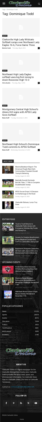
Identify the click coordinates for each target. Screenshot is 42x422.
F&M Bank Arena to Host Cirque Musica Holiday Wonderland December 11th (26, 294)
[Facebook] (6, 403)
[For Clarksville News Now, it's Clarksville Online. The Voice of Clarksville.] (21, 352)
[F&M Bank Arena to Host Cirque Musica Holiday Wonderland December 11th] (8, 294)
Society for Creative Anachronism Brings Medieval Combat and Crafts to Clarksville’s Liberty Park (27, 239)
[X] (28, 403)
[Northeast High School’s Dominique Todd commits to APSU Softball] (21, 132)
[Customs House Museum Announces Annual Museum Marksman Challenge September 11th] (8, 281)
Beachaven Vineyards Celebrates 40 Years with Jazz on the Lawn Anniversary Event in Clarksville (27, 251)
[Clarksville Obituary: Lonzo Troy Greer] (8, 205)
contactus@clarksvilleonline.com (22, 387)
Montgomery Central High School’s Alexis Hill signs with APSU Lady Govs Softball (20, 112)
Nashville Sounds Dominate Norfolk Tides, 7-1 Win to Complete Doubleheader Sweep (27, 182)
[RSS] (21, 403)
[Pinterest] (14, 403)
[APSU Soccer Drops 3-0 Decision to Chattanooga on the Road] (8, 194)
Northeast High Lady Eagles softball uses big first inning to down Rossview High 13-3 (18, 77)
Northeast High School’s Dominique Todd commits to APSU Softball (20, 145)
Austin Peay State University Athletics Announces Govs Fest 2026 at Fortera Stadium (26, 269)
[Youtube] (36, 403)
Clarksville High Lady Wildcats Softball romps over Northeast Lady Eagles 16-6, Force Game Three (20, 42)
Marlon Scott (6, 48)
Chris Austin (6, 83)
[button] (39, 3)
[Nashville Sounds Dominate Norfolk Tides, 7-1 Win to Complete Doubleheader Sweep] (8, 183)
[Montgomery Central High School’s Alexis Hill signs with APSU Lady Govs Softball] (21, 97)
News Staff (5, 118)
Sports (5, 36)
